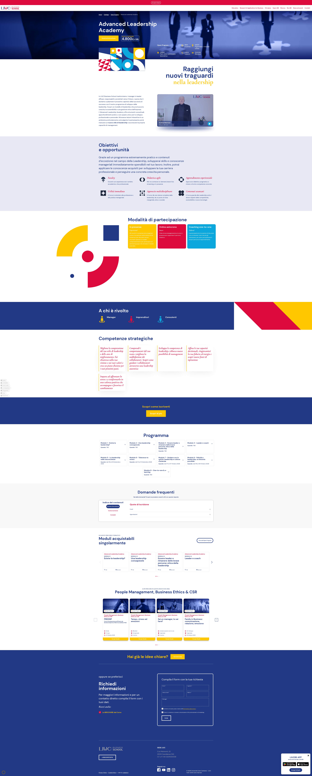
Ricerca (282, 8)
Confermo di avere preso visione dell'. (180, 709)
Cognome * (189, 686)
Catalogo (106, 14)
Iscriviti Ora (178, 657)
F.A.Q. (3, 393)
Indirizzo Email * (165, 692)
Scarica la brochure (108, 38)
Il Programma (5, 390)
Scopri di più (156, 413)
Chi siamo (268, 8)
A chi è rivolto (5, 385)
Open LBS (276, 8)
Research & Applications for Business (251, 8)
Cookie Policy (112, 772)
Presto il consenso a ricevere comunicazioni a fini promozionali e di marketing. (184, 712)
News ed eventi (298, 8)
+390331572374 (107, 757)
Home (100, 14)
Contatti (307, 8)
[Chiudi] (308, 755)
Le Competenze (6, 388)
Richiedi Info (5, 395)
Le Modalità (5, 383)
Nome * (164, 686)
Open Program (115, 14)
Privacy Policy (103, 772)
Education (235, 8)
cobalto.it (125, 772)
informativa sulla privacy (189, 709)
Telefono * (189, 692)
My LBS (289, 8)
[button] (211, 562)
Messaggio (164, 699)
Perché (4, 380)
